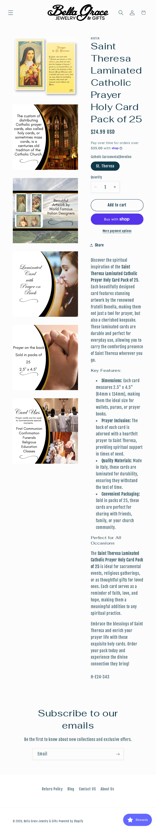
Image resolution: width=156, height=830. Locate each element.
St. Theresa (105, 166)
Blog (70, 789)
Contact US (87, 789)
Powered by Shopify (71, 821)
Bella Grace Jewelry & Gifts (41, 821)
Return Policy (52, 789)
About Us (107, 789)
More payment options (117, 231)
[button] (10, 12)
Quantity (96, 177)
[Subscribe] (118, 754)
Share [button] (99, 245)
